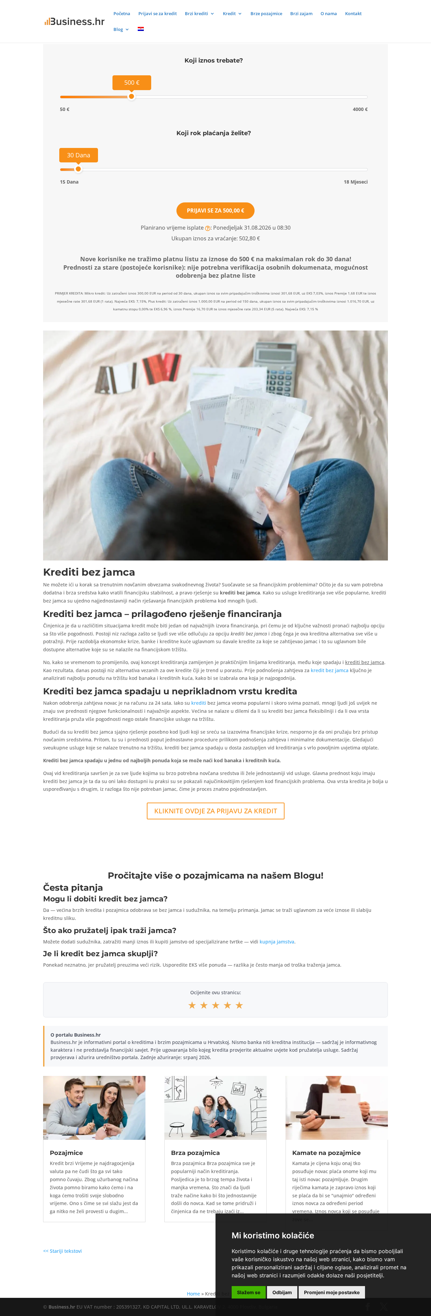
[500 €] (131, 96)
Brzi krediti (196, 13)
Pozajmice (66, 1153)
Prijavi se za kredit (157, 13)
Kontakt (353, 13)
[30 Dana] (78, 169)
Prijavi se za (215, 210)
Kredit (229, 13)
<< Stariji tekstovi (62, 1251)
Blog (118, 29)
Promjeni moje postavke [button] (332, 1292)
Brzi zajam (301, 13)
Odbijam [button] (282, 1292)
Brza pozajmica (195, 1153)
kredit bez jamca (330, 670)
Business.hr (61, 1307)
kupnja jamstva (277, 941)
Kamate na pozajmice (326, 1153)
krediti (198, 703)
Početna (121, 13)
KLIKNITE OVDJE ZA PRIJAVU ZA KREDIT (215, 810)
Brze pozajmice (266, 13)
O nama (329, 13)
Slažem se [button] (248, 1292)
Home (193, 1293)
